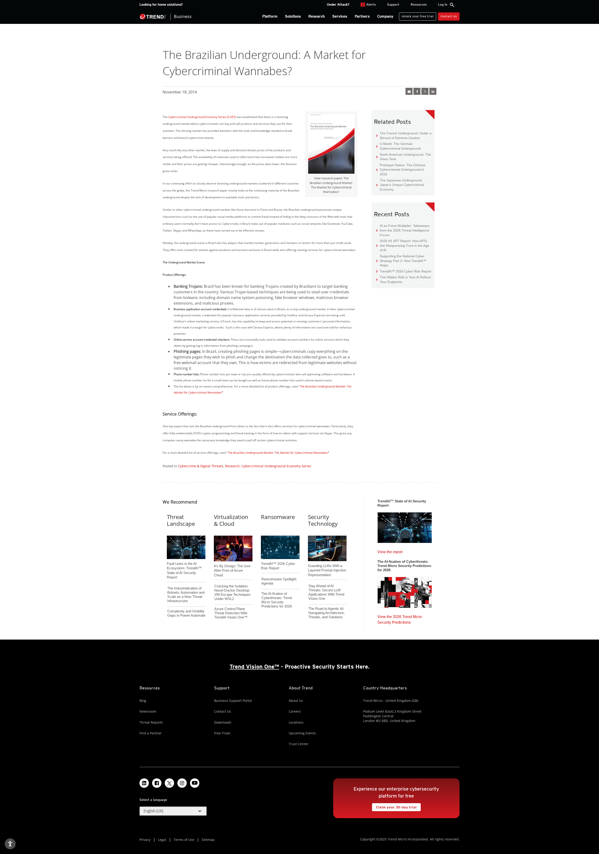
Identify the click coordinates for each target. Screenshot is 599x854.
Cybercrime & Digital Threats (200, 466)
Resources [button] (419, 4)
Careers (295, 711)
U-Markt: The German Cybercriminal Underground (398, 146)
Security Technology (323, 520)
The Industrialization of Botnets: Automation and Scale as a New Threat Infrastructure (186, 594)
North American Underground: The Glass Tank (403, 156)
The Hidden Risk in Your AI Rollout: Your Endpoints (403, 279)
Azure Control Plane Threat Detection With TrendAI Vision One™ (231, 613)
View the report (389, 551)
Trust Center (298, 744)
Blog (142, 700)
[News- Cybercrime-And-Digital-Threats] (409, 91)
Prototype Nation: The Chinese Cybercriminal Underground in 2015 (400, 169)
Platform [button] (270, 16)
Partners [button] (362, 16)
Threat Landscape (181, 520)
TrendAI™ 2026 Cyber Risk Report (405, 271)
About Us (296, 700)
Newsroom (147, 711)
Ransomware (278, 517)
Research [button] (316, 16)
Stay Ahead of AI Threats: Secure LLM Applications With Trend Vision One (326, 592)
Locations (296, 722)
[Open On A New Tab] (331, 145)
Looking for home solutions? (161, 4)
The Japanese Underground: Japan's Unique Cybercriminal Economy (400, 184)
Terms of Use (184, 839)
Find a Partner (150, 733)
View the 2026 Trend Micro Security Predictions (399, 618)
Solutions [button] (293, 16)
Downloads (222, 722)
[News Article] (404, 526)
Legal (162, 839)
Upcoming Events (302, 733)
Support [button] (393, 4)
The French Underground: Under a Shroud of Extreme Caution (403, 135)
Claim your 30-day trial (394, 806)
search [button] (452, 5)
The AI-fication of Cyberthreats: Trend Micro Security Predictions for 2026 (276, 600)
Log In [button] (442, 4)
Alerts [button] (369, 4)
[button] (173, 811)
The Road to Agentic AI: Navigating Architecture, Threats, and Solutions (326, 613)
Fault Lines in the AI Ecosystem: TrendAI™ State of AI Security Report (184, 562)
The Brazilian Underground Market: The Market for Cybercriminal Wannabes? (277, 453)
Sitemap (208, 839)
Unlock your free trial (416, 15)
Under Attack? (338, 4)
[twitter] (424, 91)
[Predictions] (404, 591)
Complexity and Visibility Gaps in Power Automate (186, 613)
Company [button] (385, 16)
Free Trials (222, 733)
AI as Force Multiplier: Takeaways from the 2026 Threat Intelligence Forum (402, 230)
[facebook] (416, 91)
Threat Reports (151, 722)
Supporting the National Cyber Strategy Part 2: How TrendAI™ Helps (401, 260)
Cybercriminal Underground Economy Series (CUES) (202, 117)
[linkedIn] (432, 91)
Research (232, 466)
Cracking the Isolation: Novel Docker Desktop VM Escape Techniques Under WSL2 (232, 592)
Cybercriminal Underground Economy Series (276, 466)
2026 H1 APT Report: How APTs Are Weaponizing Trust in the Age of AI (402, 245)
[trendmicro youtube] (194, 783)
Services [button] (339, 16)
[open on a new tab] (169, 783)
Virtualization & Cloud (231, 520)
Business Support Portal (233, 700)
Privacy (144, 839)
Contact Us (449, 16)
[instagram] (182, 783)
